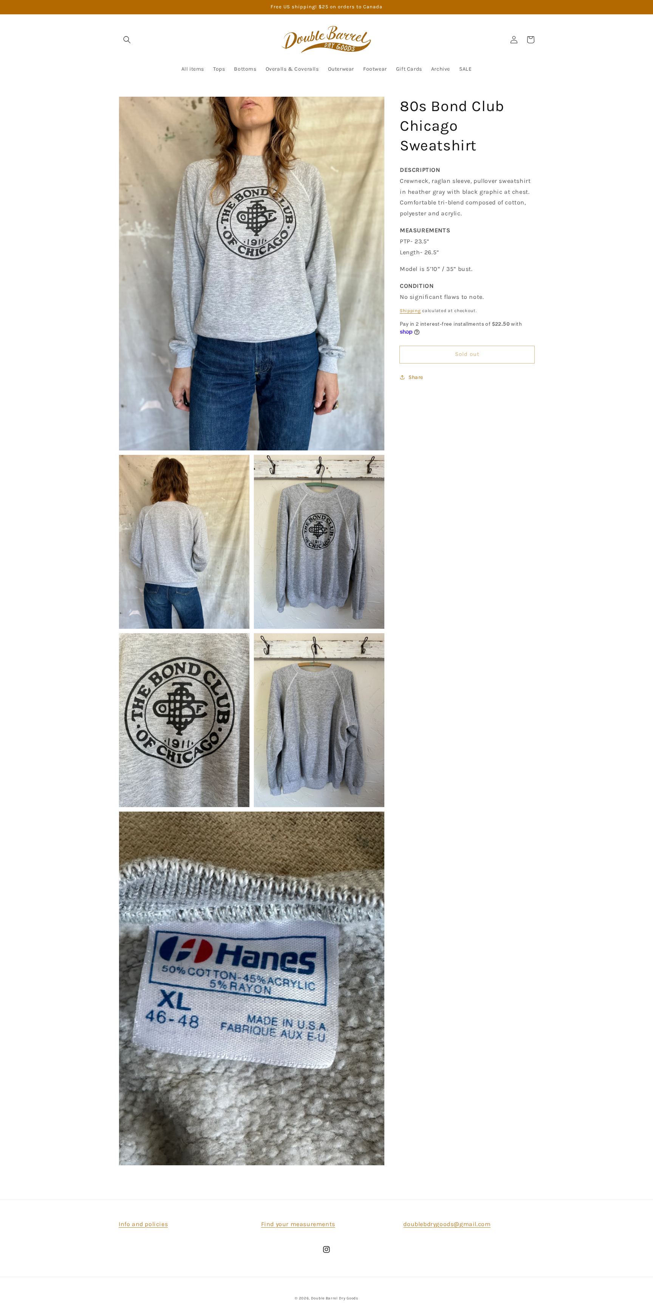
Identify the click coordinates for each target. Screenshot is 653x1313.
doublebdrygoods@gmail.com (447, 1224)
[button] (127, 39)
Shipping (410, 310)
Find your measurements (298, 1224)
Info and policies (143, 1224)
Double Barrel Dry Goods (334, 1298)
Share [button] (416, 377)
